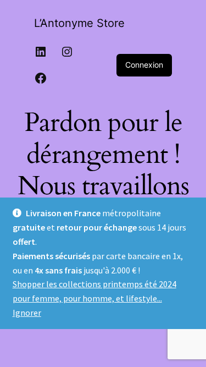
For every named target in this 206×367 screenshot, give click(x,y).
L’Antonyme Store (79, 23)
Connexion (144, 64)
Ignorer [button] (27, 312)
